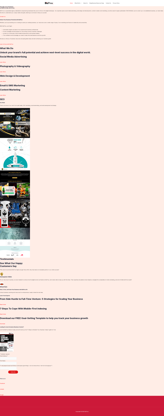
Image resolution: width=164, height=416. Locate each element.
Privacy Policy (116, 3)
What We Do (77, 3)
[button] (80, 3)
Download (2, 323)
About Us (85, 3)
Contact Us (108, 3)
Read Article (3, 304)
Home (71, 3)
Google (1, 394)
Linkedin (2, 389)
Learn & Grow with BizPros (6, 44)
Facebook (2, 383)
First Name (2, 360)
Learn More (3, 62)
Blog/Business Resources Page (96, 3)
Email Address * (4, 356)
